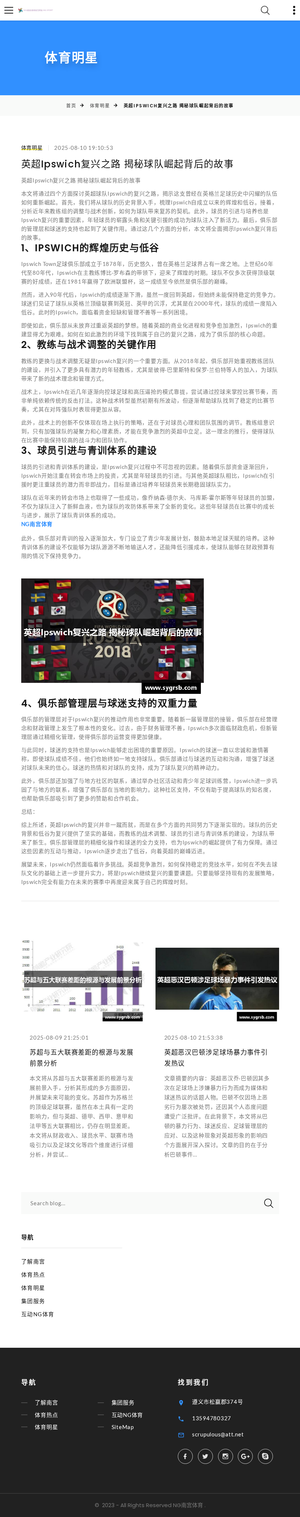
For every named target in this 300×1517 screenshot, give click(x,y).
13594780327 (211, 1418)
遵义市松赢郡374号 (217, 1401)
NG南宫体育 (188, 1505)
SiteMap (123, 1427)
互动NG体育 (38, 1314)
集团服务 (33, 1301)
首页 (71, 106)
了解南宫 (33, 1261)
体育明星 (100, 106)
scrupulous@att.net (218, 1434)
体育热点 (33, 1274)
